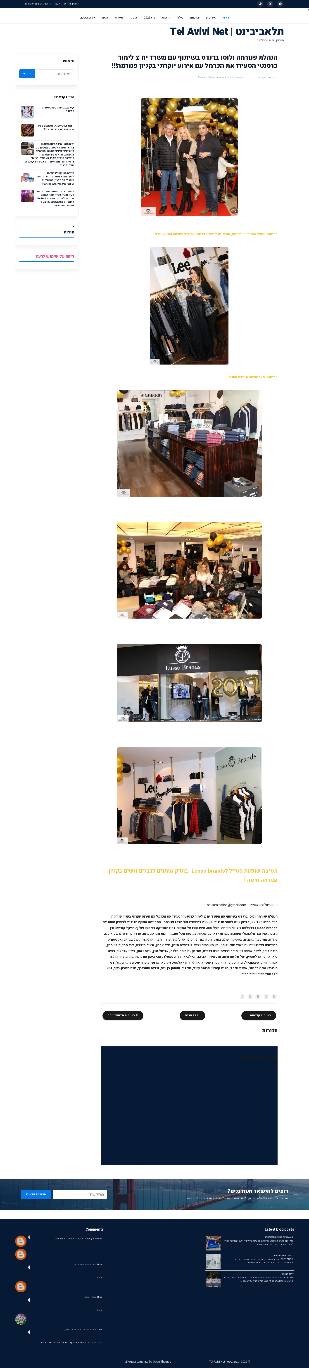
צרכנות (194, 18)
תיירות (119, 18)
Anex (99, 1277)
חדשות (166, 18)
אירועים (211, 18)
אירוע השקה (87, 18)
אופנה (133, 18)
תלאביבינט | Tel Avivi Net (227, 31)
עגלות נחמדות (93, 1297)
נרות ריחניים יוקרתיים (92, 1342)
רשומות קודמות (260, 1015)
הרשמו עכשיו (36, 1194)
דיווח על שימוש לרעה (55, 256)
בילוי (180, 18)
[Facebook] (280, 4)
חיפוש (27, 73)
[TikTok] (260, 4)
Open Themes (162, 1361)
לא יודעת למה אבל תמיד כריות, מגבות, (83, 1329)
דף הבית (191, 1015)
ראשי (225, 18)
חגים (105, 18)
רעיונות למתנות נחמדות (88, 1264)
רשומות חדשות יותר (121, 1015)
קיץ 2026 (149, 18)
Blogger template (137, 1361)
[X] (270, 4)
